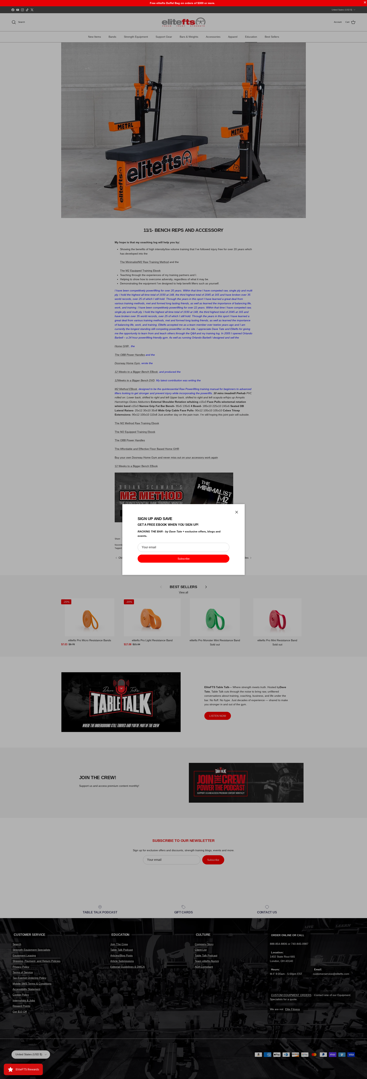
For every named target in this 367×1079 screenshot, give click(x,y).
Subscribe (184, 558)
